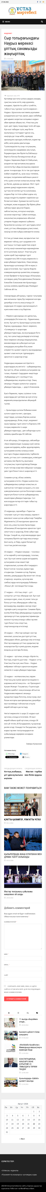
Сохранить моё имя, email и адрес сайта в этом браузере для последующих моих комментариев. (22, 989)
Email (7, 965)
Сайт (6, 975)
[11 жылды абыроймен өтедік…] (11, 1019)
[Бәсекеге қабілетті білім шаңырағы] (11, 1032)
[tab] (9, 1013)
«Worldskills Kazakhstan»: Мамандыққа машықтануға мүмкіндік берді (30, 1047)
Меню (7, 22)
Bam (32, 1188)
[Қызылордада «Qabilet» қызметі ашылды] (11, 1078)
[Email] (43, 1)
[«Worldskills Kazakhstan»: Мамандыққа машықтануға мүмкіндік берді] (11, 1045)
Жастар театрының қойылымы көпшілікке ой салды (18, 893)
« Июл (22, 1138)
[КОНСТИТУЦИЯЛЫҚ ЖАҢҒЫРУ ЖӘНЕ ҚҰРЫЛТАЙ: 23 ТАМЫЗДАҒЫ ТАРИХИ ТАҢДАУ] (11, 1059)
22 (34, 1124)
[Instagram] (40, 1)
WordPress (25, 1188)
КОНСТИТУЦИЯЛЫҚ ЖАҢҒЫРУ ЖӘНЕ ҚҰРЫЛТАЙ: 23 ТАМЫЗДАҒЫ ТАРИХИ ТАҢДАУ (28, 1064)
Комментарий (10, 922)
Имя (6, 954)
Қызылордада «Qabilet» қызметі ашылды (29, 1079)
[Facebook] (38, 1)
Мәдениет (8, 33)
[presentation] (9, 1013)
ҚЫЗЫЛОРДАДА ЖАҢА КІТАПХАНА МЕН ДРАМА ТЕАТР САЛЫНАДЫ (23, 855)
